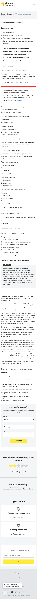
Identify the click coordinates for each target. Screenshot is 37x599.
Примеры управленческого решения (16, 38)
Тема (4, 431)
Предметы (18, 573)
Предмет (5, 416)
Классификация (9, 32)
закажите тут (21, 100)
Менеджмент (11, 14)
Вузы (18, 577)
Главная (3, 14)
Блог (18, 582)
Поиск (18, 561)
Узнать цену (18, 441)
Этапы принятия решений (12, 35)
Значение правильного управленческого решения (18, 42)
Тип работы (6, 424)
